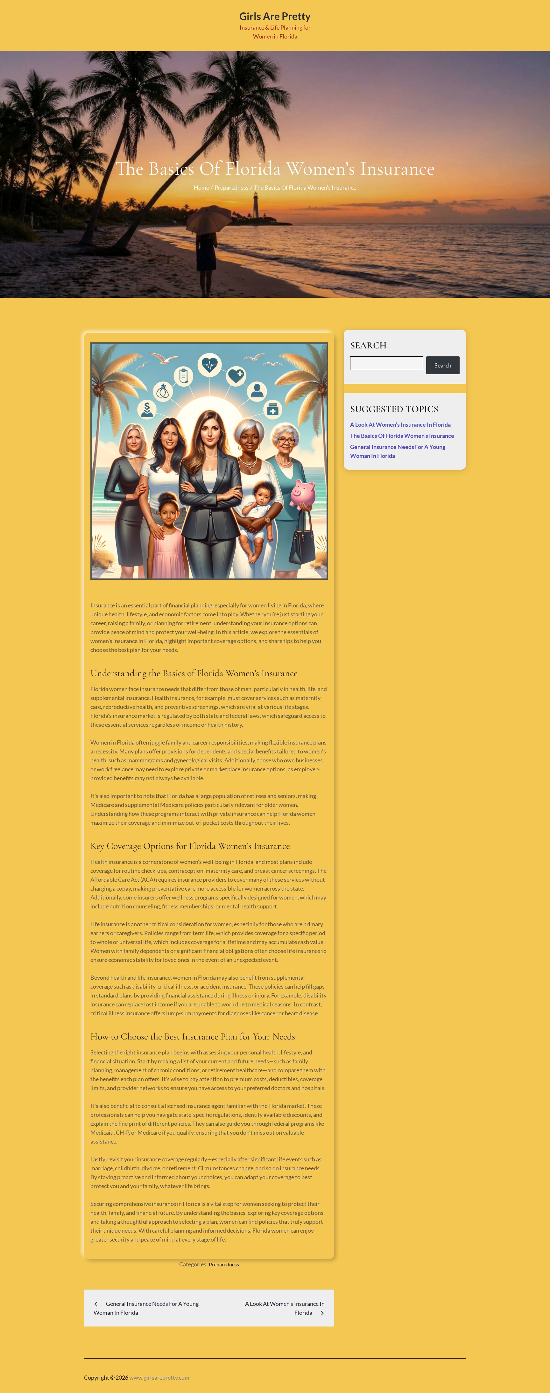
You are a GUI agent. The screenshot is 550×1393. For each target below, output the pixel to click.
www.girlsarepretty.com (159, 1377)
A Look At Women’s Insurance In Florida (400, 424)
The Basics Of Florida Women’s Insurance (402, 435)
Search (442, 365)
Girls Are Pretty (275, 16)
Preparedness (224, 1264)
